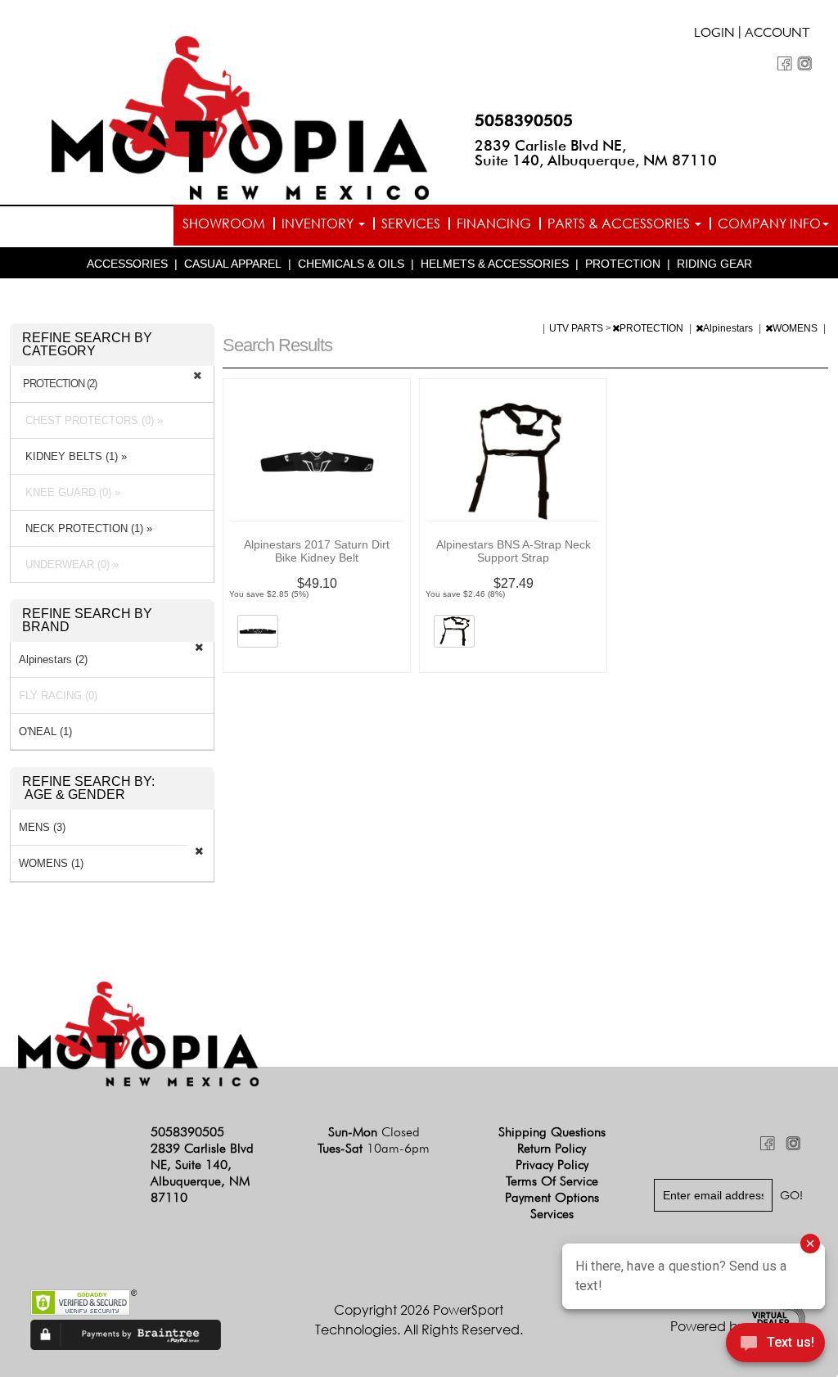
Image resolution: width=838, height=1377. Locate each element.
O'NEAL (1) (45, 731)
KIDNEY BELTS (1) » (73, 456)
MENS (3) (42, 827)
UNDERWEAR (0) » (69, 564)
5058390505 (524, 120)
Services (410, 223)
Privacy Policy (552, 1164)
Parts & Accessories (620, 223)
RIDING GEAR (714, 263)
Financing (494, 223)
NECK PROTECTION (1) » (85, 528)
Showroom (223, 223)
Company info (769, 223)
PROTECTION (622, 263)
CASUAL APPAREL (233, 263)
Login (714, 34)
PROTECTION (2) (60, 384)
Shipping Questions (552, 1132)
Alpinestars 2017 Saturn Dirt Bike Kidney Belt (317, 551)
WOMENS (796, 328)
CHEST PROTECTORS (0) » (91, 420)
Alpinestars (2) (53, 659)
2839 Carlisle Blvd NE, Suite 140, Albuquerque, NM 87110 (596, 153)
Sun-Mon (374, 1132)
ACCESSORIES (127, 263)
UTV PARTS (577, 328)
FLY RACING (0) (58, 695)
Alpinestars (729, 328)
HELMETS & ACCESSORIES (495, 263)
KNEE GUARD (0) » (69, 492)
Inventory (319, 223)
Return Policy (551, 1148)
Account (777, 34)
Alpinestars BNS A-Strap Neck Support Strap (513, 551)
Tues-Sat (374, 1148)
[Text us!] (775, 1345)
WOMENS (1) (51, 863)
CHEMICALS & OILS (351, 263)
